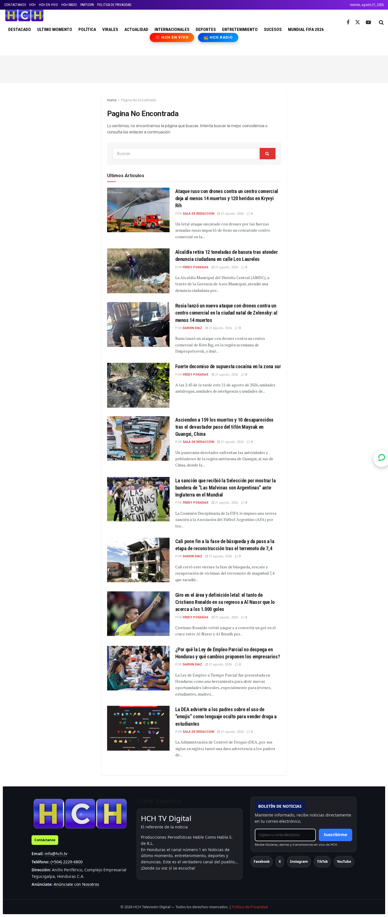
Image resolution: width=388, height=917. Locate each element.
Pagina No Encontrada (138, 100)
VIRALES (110, 29)
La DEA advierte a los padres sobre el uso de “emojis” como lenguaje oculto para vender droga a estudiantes (226, 716)
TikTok (322, 861)
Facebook (262, 861)
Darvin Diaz (192, 328)
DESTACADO (19, 29)
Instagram (299, 861)
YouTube (344, 861)
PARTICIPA (87, 5)
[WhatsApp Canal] (381, 458)
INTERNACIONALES (172, 29)
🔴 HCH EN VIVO (172, 37)
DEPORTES (206, 29)
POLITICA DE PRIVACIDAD (114, 5)
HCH (32, 5)
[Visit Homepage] (24, 15)
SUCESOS (273, 29)
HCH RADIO (69, 5)
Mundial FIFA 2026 (306, 29)
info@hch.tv (56, 853)
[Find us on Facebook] (348, 22)
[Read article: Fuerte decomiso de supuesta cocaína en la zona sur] (138, 385)
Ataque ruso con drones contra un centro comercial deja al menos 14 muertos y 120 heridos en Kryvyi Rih (226, 198)
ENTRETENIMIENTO (240, 29)
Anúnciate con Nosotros (76, 884)
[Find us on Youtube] (368, 22)
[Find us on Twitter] (357, 22)
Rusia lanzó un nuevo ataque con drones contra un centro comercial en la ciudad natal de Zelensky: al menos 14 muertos (226, 313)
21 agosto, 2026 (232, 213)
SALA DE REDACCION (198, 213)
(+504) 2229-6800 (67, 861)
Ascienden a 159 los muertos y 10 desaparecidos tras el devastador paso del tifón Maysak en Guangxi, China (224, 427)
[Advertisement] (194, 68)
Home (111, 100)
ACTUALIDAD (136, 29)
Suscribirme (335, 834)
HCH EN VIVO (48, 5)
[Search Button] (381, 22)
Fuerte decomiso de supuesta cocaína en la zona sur (228, 366)
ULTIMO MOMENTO (54, 29)
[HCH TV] (80, 813)
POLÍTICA (87, 29)
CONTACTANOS (15, 5)
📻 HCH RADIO (218, 37)
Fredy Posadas (195, 267)
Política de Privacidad (250, 906)
